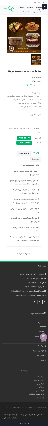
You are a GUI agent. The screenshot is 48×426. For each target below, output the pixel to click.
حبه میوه (29, 84)
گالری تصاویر (39, 336)
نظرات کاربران (24, 153)
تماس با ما (40, 355)
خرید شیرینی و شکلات (36, 394)
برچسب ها (35, 159)
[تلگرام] (39, 302)
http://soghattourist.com (26, 295)
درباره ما (41, 345)
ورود (42, 360)
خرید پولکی (40, 383)
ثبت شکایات (40, 397)
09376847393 (24, 142)
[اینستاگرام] (44, 302)
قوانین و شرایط (38, 350)
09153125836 (24, 138)
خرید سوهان (40, 390)
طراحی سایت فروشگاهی (33, 414)
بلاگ (42, 341)
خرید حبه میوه (39, 380)
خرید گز (41, 387)
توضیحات (36, 152)
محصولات (40, 331)
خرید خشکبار (40, 376)
